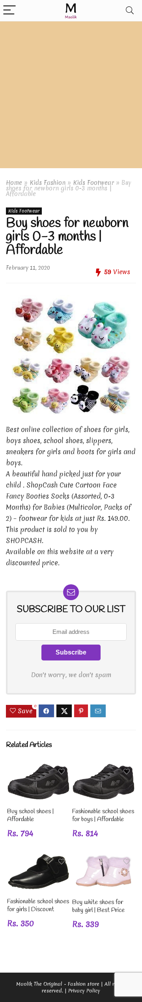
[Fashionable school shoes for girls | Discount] (38, 859)
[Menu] (9, 10)
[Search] (129, 10)
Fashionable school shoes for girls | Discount (38, 905)
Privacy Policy (84, 990)
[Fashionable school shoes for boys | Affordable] (103, 769)
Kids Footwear (93, 183)
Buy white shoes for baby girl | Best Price (98, 906)
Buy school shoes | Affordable (30, 815)
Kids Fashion (47, 183)
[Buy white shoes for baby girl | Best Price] (103, 859)
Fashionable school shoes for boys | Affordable (103, 815)
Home (14, 183)
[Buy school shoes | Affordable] (38, 769)
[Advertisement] (71, 96)
